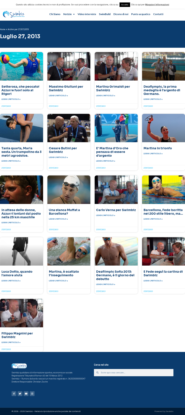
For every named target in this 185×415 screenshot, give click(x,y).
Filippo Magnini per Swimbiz (17, 335)
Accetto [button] (124, 4)
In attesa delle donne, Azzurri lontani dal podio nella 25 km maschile (21, 213)
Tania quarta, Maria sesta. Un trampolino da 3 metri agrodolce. (21, 151)
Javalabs (169, 411)
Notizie (67, 14)
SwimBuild (105, 14)
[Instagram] (32, 393)
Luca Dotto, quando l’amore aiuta (16, 273)
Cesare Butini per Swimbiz (63, 150)
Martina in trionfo (158, 148)
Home (2, 29)
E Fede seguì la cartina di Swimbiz (163, 273)
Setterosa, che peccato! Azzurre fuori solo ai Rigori (20, 90)
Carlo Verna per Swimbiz (116, 210)
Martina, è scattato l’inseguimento (64, 273)
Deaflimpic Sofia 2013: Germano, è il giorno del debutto (115, 275)
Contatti (158, 14)
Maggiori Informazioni (157, 4)
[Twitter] (20, 393)
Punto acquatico (140, 14)
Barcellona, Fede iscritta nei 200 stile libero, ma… (163, 212)
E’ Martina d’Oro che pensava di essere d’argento (112, 151)
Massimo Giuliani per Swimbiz (66, 88)
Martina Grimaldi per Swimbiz (113, 88)
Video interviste (87, 14)
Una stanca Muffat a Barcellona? (64, 212)
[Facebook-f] (14, 393)
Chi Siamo (54, 14)
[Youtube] (26, 393)
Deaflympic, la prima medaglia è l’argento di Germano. (162, 90)
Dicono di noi (120, 14)
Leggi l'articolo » (11, 99)
